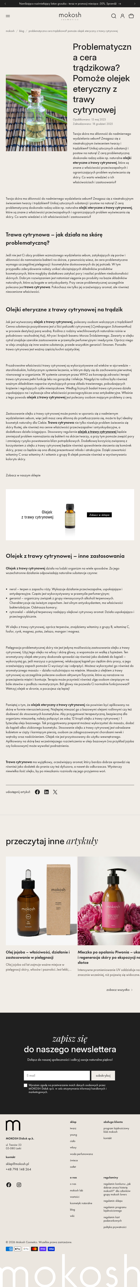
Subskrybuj (103, 1075)
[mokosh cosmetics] (70, 16)
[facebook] (9, 1185)
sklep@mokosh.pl (17, 1163)
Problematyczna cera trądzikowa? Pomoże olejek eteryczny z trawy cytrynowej (73, 31)
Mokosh (10, 31)
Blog (21, 31)
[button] (114, 16)
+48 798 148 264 (18, 1169)
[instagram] (19, 1185)
